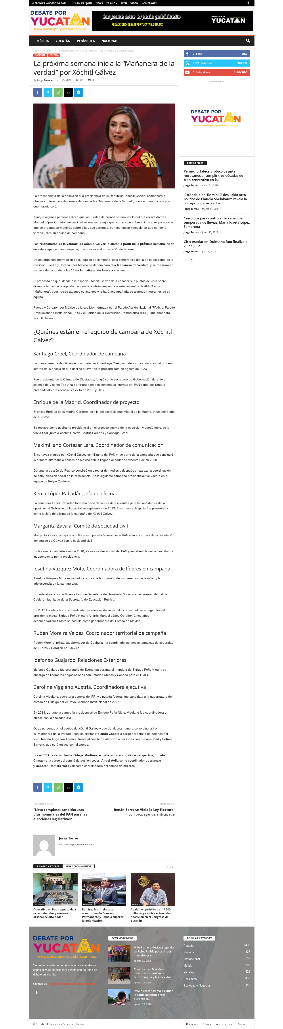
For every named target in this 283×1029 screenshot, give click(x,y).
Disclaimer (192, 1024)
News (99, 3)
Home (36, 50)
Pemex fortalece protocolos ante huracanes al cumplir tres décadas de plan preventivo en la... (213, 175)
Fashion (111, 3)
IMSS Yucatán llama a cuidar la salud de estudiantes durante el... (153, 995)
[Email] (68, 92)
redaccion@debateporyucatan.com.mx (73, 983)
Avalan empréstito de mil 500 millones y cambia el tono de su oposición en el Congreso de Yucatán (152, 915)
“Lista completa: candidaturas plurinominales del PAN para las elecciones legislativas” (60, 814)
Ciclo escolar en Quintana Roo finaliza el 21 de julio (216, 243)
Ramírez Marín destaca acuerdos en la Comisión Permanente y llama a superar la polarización (103, 915)
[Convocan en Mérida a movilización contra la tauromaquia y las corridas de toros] (119, 975)
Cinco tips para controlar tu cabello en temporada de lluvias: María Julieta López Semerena (217, 222)
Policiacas (190, 979)
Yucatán (62, 41)
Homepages (149, 3)
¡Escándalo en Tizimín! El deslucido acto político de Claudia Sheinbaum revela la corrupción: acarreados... (215, 198)
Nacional (109, 41)
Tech (124, 3)
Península (86, 41)
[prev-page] (167, 866)
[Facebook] (248, 3)
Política (54, 55)
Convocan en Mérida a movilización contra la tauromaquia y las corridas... (154, 973)
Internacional (192, 959)
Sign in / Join (83, 3)
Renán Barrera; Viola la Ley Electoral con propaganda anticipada (144, 811)
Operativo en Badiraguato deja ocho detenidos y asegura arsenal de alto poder (54, 913)
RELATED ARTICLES (48, 866)
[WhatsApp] (58, 92)
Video (134, 3)
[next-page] (172, 866)
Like (244, 53)
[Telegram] (78, 92)
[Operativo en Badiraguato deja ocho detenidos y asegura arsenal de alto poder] (55, 889)
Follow (242, 63)
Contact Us (244, 1024)
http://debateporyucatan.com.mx (76, 844)
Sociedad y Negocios (197, 985)
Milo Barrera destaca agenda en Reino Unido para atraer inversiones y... (154, 951)
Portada (188, 945)
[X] (48, 92)
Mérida (43, 41)
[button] (248, 41)
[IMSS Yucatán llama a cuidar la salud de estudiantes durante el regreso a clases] (119, 997)
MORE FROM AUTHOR (78, 866)
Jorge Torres (44, 80)
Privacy (207, 1024)
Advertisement (224, 1024)
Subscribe (240, 72)
